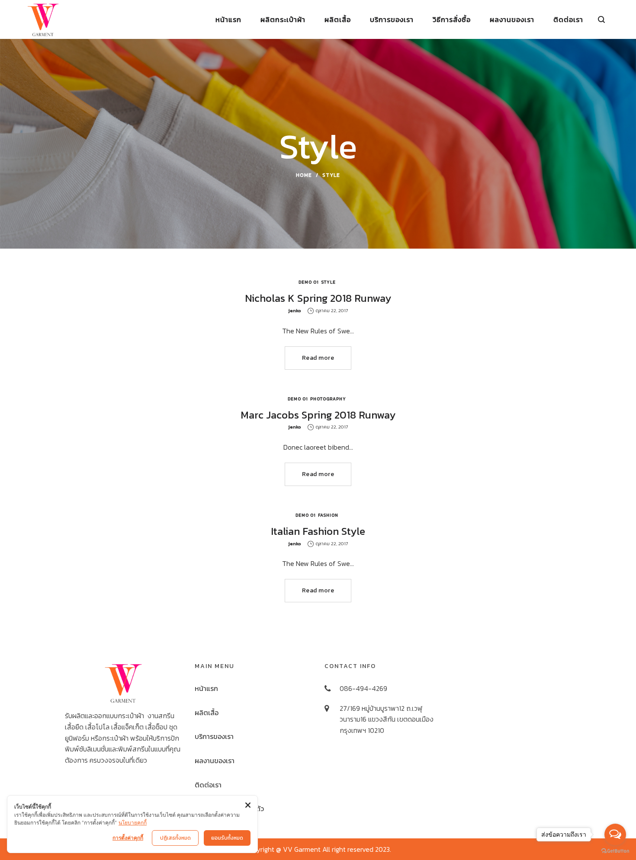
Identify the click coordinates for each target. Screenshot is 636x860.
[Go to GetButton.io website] (615, 851)
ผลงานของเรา (214, 760)
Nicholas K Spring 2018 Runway (318, 298)
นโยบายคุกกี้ (133, 822)
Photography (328, 399)
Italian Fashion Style (318, 531)
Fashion (328, 515)
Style (328, 282)
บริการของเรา (214, 736)
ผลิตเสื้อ (206, 712)
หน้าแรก (206, 688)
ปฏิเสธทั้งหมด (175, 838)
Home (304, 175)
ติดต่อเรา (208, 785)
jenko (294, 310)
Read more (318, 357)
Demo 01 (309, 282)
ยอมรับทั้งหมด (227, 838)
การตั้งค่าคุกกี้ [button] (127, 837)
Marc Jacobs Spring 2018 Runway (318, 414)
